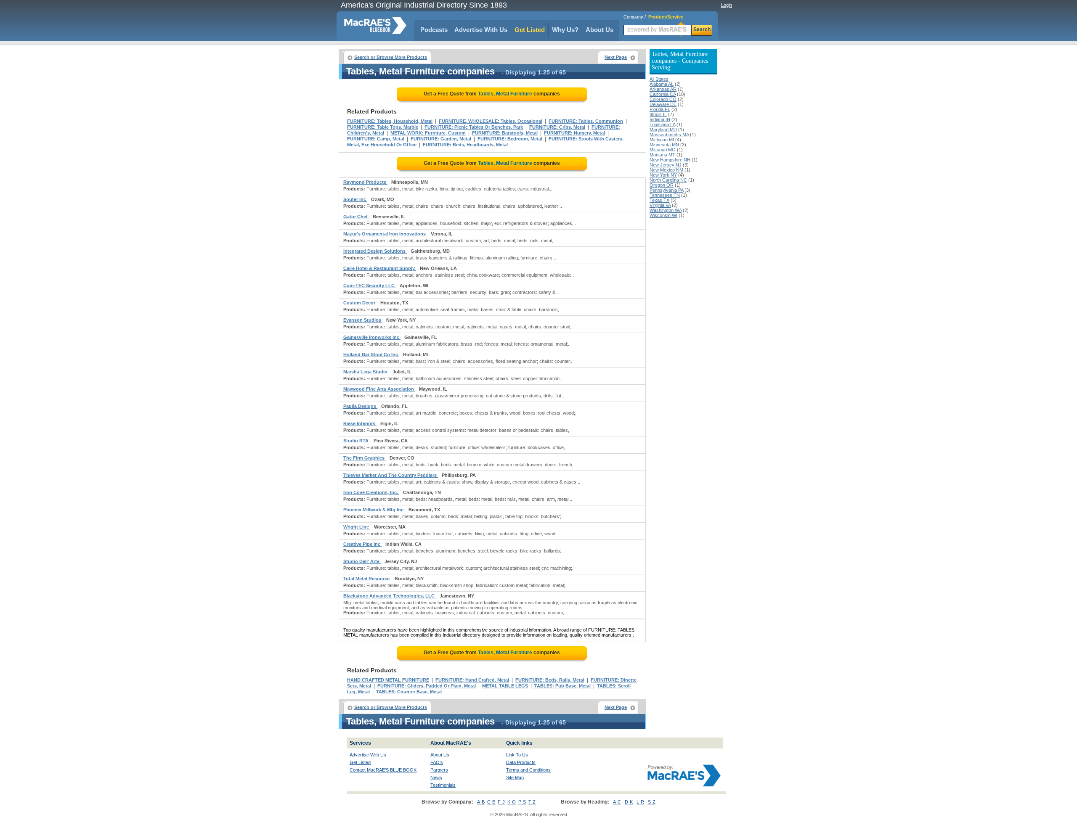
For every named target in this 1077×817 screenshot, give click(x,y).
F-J (501, 801)
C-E (491, 801)
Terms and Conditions (528, 769)
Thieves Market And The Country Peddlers (390, 475)
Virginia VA (660, 205)
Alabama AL (662, 84)
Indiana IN (660, 119)
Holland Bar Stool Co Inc (371, 354)
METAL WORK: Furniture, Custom (428, 132)
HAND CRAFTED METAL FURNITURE (388, 679)
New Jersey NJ (666, 164)
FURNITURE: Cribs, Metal (557, 127)
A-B (481, 801)
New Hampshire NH (670, 159)
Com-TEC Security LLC (369, 285)
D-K (629, 801)
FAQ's (436, 762)
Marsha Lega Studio (366, 371)
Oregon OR (662, 185)
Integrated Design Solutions (375, 251)
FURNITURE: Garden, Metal (441, 138)
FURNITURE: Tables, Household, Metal (389, 121)
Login (726, 5)
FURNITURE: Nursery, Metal (574, 132)
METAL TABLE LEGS (505, 685)
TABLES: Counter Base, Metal (409, 691)
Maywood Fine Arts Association (379, 388)
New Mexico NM (666, 169)
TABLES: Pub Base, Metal (562, 685)
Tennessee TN (665, 195)
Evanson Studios (362, 320)
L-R (640, 801)
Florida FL (660, 109)
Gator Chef (356, 216)
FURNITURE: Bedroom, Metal (509, 138)
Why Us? (565, 29)
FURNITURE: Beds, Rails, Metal (549, 679)
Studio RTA (356, 440)
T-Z (532, 801)
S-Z (651, 801)
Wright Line (356, 526)
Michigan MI (662, 139)
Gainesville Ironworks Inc (372, 337)
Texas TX (659, 200)
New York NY (663, 174)
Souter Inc (355, 199)
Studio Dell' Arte (362, 561)
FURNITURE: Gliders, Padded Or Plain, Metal (426, 685)
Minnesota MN (664, 144)
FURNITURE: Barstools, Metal (505, 132)
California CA (663, 94)
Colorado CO (663, 99)
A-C (617, 801)
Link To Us (517, 754)
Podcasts (434, 29)
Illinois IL (658, 114)
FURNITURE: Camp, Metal (375, 138)
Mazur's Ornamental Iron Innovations (385, 233)
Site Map (515, 777)
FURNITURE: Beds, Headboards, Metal (465, 144)
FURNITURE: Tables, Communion (586, 121)
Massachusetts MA (669, 134)
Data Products (521, 762)
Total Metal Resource (367, 578)
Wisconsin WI (663, 215)
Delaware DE (663, 104)
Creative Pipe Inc (362, 544)
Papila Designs (360, 406)
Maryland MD (663, 129)
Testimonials (443, 785)
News (436, 777)
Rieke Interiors (360, 423)
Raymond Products (365, 182)
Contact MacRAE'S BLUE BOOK (383, 769)
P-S (522, 801)
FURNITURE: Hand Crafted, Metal (472, 679)
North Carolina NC (668, 179)
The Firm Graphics (364, 457)
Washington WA (666, 210)
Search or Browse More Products (390, 57)
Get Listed (530, 29)
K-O (511, 801)
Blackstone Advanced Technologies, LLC (389, 595)
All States (659, 79)
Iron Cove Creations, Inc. (371, 492)
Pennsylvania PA (666, 190)
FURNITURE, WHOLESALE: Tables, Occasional (490, 121)
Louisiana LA (662, 124)
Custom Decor (360, 302)
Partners (439, 769)
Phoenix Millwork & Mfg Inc (374, 509)
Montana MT (662, 154)
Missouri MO (663, 149)
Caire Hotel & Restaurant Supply (379, 268)
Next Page (616, 57)
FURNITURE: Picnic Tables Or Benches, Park (473, 127)
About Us (599, 29)
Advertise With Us (480, 29)
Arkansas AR (663, 89)
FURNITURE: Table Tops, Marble (382, 127)
